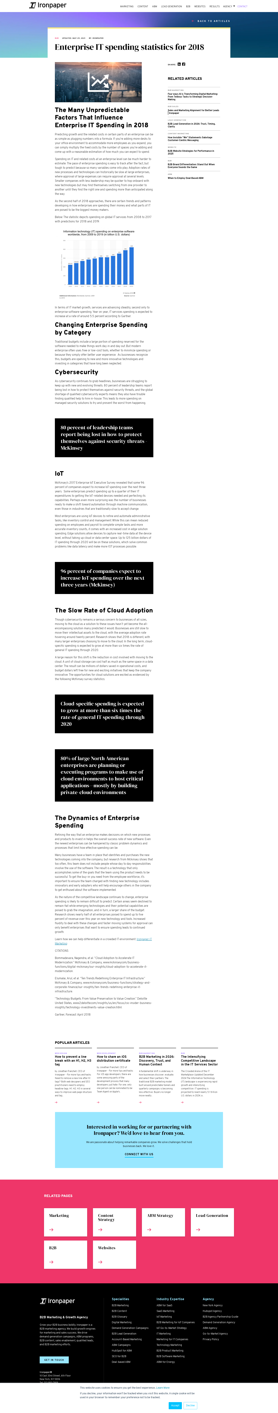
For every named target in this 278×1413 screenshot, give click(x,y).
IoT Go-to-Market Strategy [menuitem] (172, 1328)
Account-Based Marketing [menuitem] (127, 1339)
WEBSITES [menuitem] (199, 6)
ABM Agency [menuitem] (210, 1328)
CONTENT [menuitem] (143, 6)
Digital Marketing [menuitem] (122, 1322)
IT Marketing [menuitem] (164, 1334)
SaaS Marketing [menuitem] (165, 1311)
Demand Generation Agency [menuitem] (219, 1322)
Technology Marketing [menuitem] (169, 1345)
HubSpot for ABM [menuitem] (122, 1351)
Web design (61, 1053)
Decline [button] (190, 1405)
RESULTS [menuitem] (215, 6)
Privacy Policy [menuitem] (211, 1339)
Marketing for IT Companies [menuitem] (172, 1339)
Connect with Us (139, 1154)
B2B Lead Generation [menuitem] (124, 1334)
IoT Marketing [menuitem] (164, 1317)
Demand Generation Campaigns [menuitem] (130, 1328)
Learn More (163, 1388)
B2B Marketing (147, 1053)
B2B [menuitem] (188, 6)
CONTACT (242, 6)
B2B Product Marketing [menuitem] (170, 1351)
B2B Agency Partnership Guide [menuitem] (220, 1317)
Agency (227, 6)
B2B (57, 38)
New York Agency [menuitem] (213, 1305)
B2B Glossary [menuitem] (119, 1317)
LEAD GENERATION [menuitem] (171, 6)
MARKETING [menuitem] (126, 6)
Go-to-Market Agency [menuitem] (215, 1334)
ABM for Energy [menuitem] (166, 1362)
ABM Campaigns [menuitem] (121, 1345)
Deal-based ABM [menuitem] (121, 1362)
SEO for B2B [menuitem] (119, 1356)
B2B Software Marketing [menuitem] (171, 1356)
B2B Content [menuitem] (119, 1311)
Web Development (106, 1053)
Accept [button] (175, 1405)
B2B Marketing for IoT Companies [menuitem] (176, 1322)
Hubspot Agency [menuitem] (212, 1311)
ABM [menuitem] (154, 6)
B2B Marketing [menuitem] (120, 1305)
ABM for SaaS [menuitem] (164, 1305)
